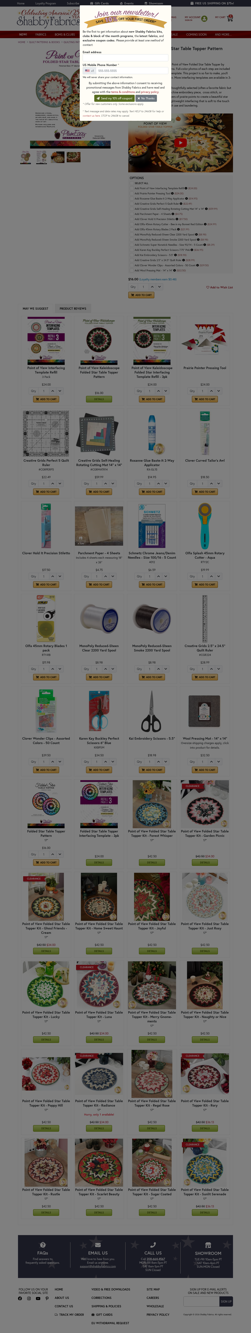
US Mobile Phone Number (101, 65)
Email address (92, 52)
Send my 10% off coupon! (116, 98)
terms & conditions (123, 92)
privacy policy (149, 92)
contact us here (91, 115)
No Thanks (148, 98)
